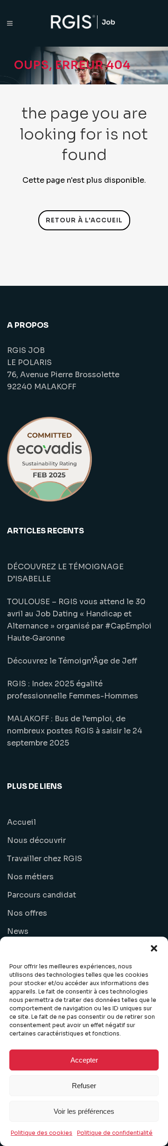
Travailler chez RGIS (44, 858)
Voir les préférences (84, 1111)
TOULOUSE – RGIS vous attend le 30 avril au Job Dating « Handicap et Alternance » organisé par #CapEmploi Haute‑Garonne (79, 620)
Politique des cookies (41, 1132)
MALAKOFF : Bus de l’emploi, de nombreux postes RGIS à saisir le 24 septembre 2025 (74, 731)
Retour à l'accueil (84, 220)
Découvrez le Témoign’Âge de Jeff (72, 661)
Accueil (21, 822)
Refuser (84, 1086)
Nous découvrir (36, 840)
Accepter (84, 1060)
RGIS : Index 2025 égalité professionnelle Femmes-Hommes (72, 690)
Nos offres (27, 913)
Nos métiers (30, 877)
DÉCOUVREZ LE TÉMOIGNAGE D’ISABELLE (65, 573)
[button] (154, 948)
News (17, 931)
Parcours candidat (41, 895)
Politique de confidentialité (115, 1132)
